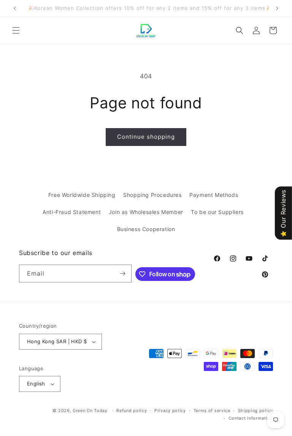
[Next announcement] (277, 8)
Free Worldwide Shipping (82, 195)
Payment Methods (213, 195)
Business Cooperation (146, 229)
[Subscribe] (122, 273)
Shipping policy (255, 410)
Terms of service (212, 410)
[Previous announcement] (14, 8)
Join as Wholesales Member (146, 212)
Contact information (251, 418)
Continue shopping (146, 136)
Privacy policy (170, 410)
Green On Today (90, 410)
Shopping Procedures (152, 195)
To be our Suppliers (217, 212)
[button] (16, 30)
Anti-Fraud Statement (72, 212)
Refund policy (131, 410)
